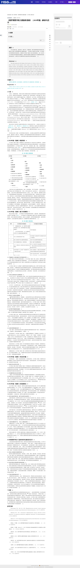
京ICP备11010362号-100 (35, 565)
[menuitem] (32, 2)
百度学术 (42, 509)
